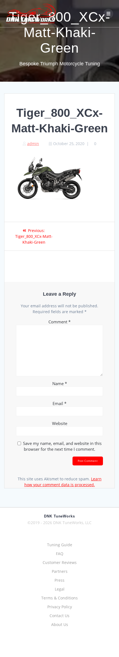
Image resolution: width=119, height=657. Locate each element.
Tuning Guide (59, 544)
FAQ (59, 553)
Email (59, 403)
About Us (59, 624)
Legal (59, 589)
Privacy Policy (59, 606)
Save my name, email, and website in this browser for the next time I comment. (62, 446)
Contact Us (59, 615)
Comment (59, 321)
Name (59, 383)
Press (59, 580)
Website (59, 423)
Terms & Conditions (59, 598)
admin (33, 143)
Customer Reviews (60, 562)
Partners (60, 571)
